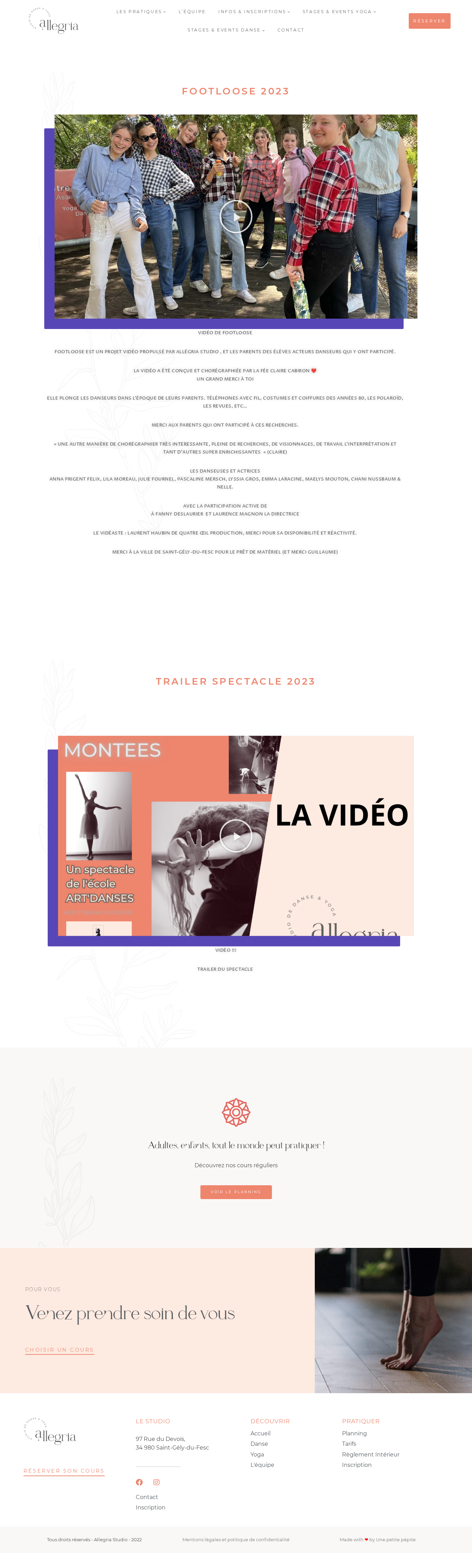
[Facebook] (139, 1482)
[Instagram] (156, 1482)
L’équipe (192, 11)
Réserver (429, 21)
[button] (236, 216)
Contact (291, 30)
